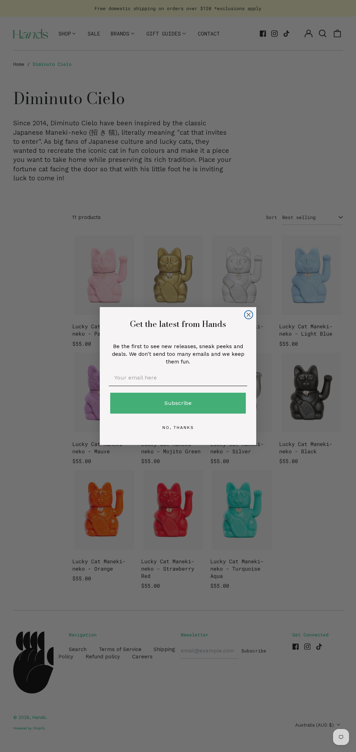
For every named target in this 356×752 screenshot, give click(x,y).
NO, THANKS (178, 427)
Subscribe (178, 403)
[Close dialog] (248, 315)
